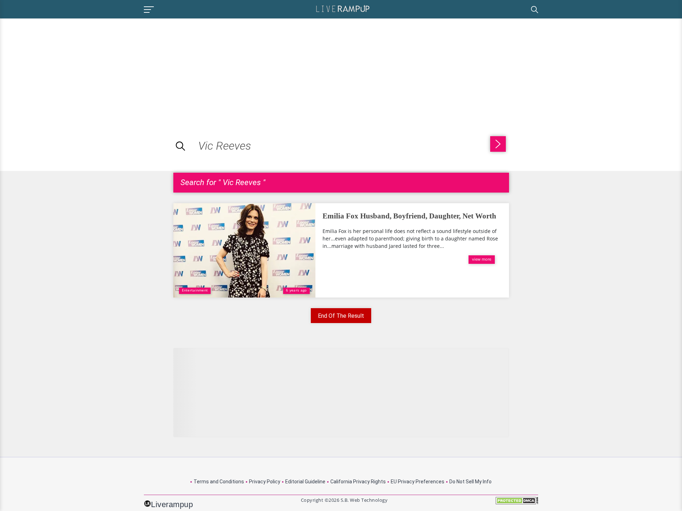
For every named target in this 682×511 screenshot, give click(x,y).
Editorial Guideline (305, 481)
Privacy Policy (264, 481)
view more (481, 259)
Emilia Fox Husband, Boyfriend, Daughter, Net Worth (409, 216)
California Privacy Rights (358, 481)
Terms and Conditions (219, 481)
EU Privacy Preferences (417, 481)
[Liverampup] (342, 8)
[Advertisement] (59, 68)
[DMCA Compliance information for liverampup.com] (517, 503)
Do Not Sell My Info (470, 481)
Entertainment (195, 290)
